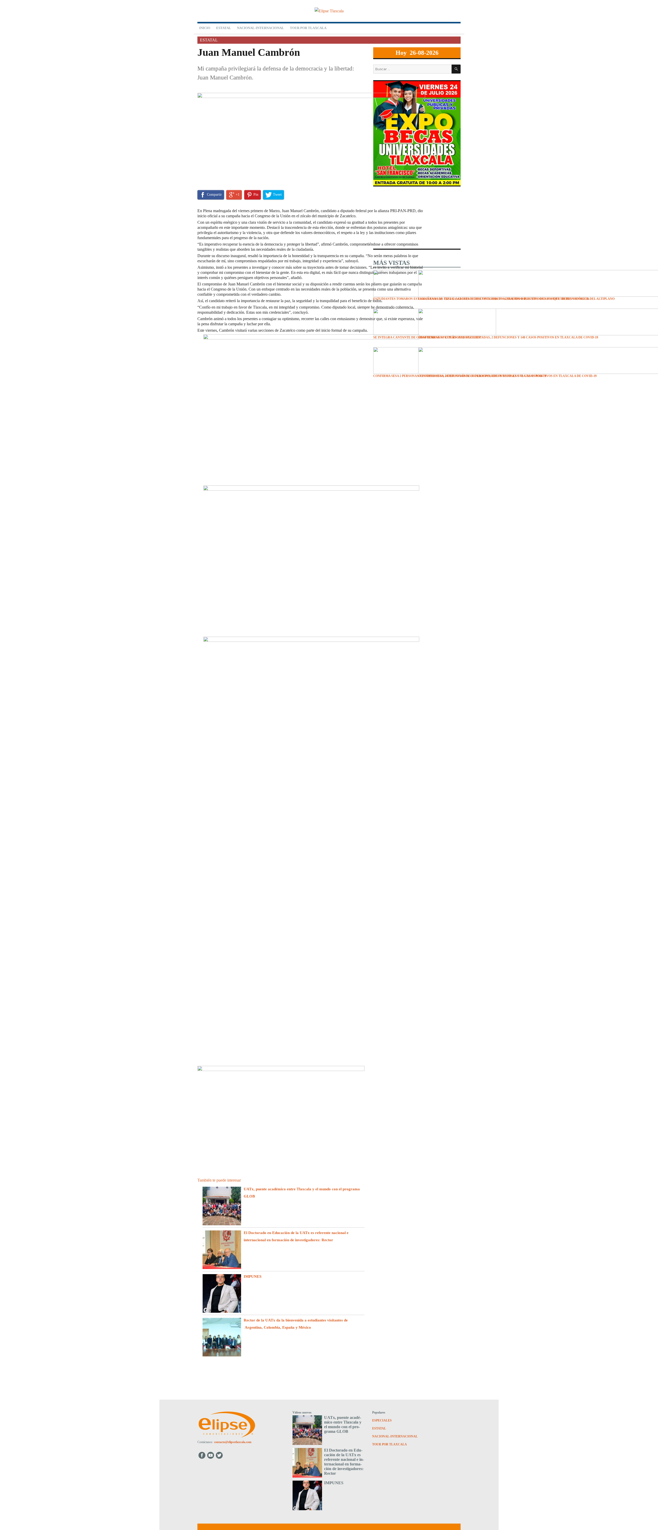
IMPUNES (252, 1276)
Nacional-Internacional (260, 28)
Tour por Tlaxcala (308, 28)
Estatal (223, 28)
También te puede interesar (219, 1180)
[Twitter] (219, 1455)
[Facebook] (201, 1455)
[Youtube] (210, 1455)
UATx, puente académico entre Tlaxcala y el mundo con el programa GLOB (342, 1424)
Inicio (204, 28)
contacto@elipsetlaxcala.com (232, 1442)
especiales (382, 1420)
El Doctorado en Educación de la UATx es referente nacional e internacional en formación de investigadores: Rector (344, 1461)
